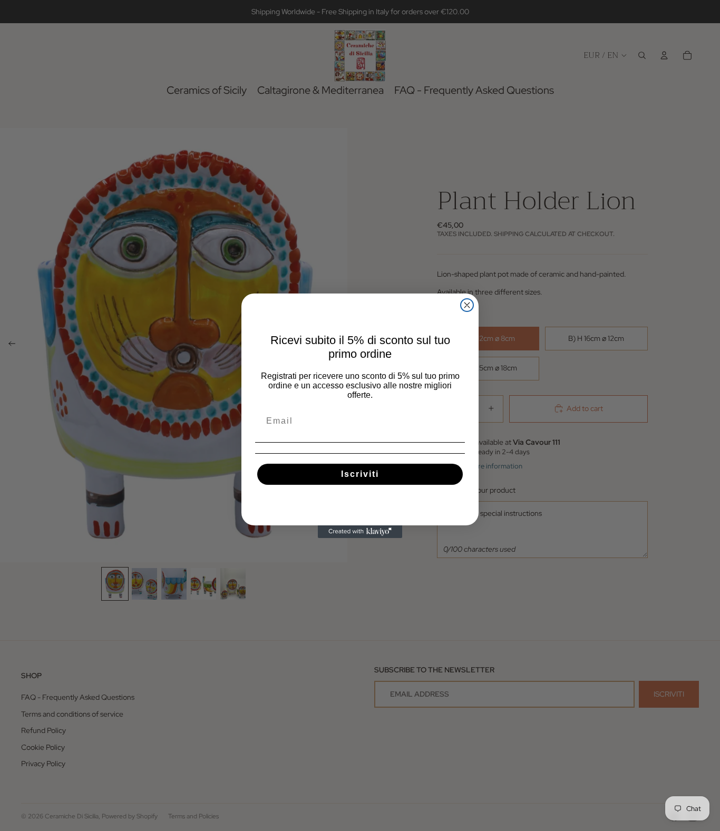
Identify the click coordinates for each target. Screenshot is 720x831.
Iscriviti (360, 474)
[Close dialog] (467, 305)
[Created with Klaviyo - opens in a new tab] (360, 531)
